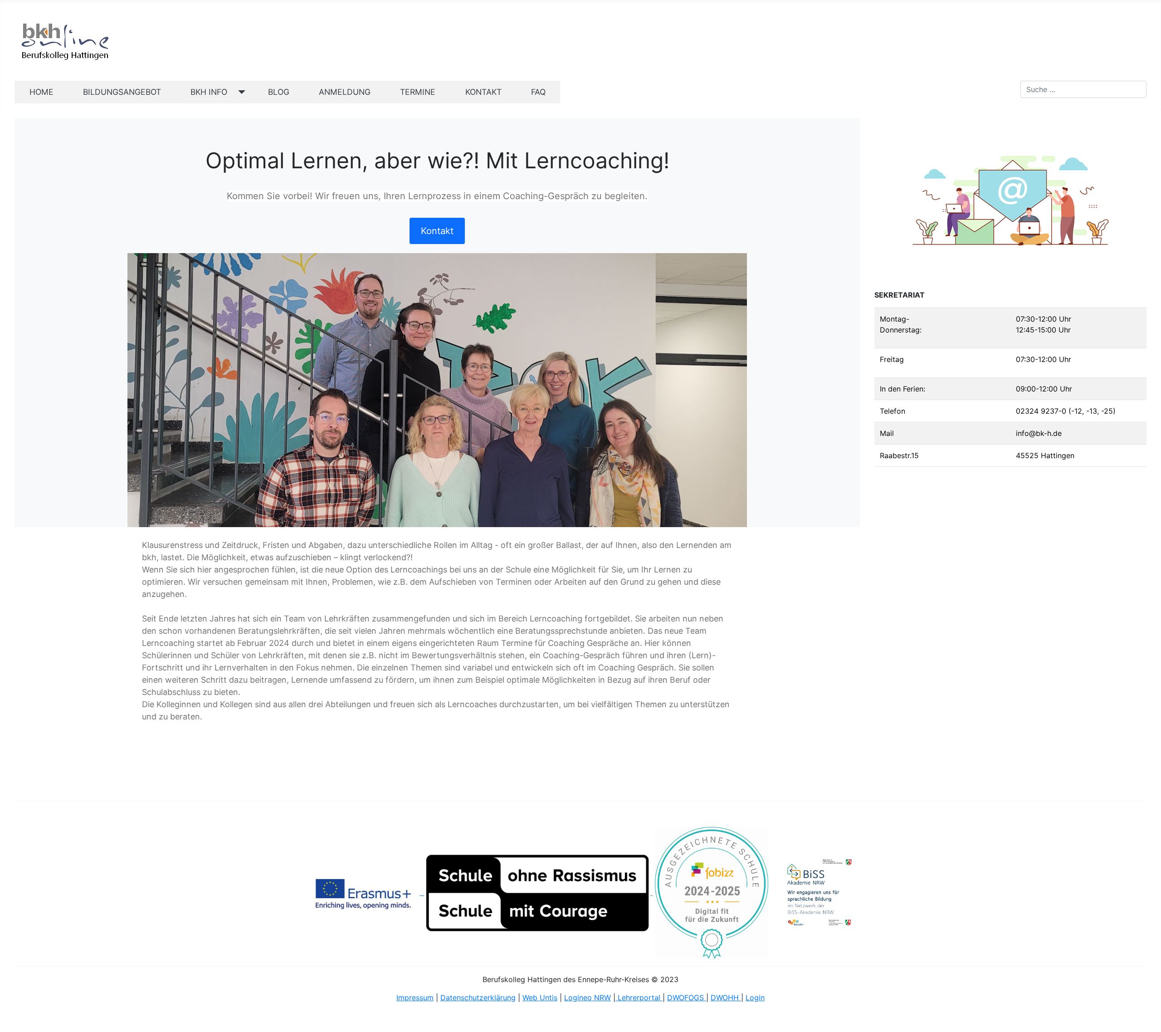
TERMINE (417, 92)
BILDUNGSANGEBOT (122, 92)
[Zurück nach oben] (1145, 1015)
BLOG (278, 92)
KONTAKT (483, 92)
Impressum (415, 997)
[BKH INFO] (239, 92)
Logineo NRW (587, 997)
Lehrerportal (639, 997)
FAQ (538, 92)
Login (755, 997)
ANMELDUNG (345, 92)
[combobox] (1083, 89)
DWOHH (726, 997)
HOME (41, 92)
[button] (437, 231)
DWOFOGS (686, 997)
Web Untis (539, 997)
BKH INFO (208, 92)
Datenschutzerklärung (478, 997)
